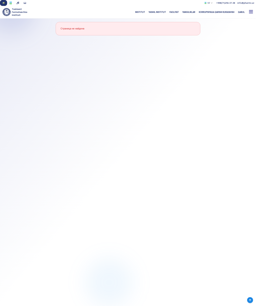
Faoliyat (174, 12)
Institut (140, 12)
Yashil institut (157, 12)
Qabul (241, 12)
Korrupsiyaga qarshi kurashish (216, 12)
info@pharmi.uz (245, 2)
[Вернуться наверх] (250, 300)
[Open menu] (251, 11)
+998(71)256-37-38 (225, 2)
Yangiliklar (188, 12)
